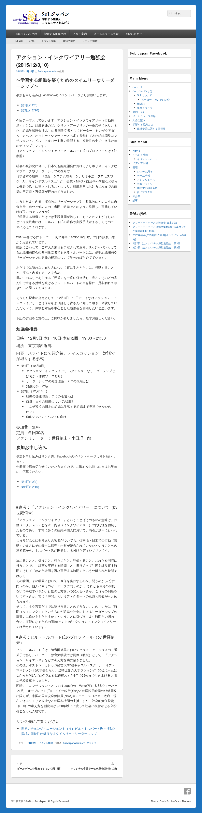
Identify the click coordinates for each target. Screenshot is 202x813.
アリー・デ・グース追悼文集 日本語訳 (155, 222)
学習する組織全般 (147, 188)
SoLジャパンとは (26, 34)
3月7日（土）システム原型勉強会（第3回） (158, 243)
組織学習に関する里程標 (151, 128)
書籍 (135, 167)
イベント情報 (48, 41)
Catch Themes (182, 801)
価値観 (141, 104)
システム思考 (144, 171)
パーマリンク (89, 743)
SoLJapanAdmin (47, 71)
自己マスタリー (146, 192)
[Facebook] (187, 791)
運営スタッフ (144, 108)
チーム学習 (143, 175)
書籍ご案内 (69, 41)
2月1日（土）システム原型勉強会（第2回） (158, 247)
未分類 (136, 196)
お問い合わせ (133, 34)
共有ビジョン (144, 184)
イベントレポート (147, 159)
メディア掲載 (89, 41)
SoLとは (137, 87)
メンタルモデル (146, 179)
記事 (32, 41)
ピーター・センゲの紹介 (155, 99)
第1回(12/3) (29, 105)
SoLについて (144, 95)
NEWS (19, 41)
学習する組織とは (55, 34)
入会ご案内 (80, 34)
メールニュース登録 (106, 34)
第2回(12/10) (30, 110)
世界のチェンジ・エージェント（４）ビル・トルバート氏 (62, 728)
